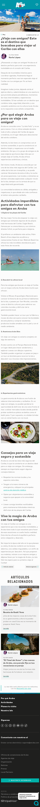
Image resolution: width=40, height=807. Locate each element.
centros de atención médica (14, 490)
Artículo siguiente (31, 566)
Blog (3, 34)
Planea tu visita (8, 706)
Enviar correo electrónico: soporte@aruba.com (20, 743)
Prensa (4, 769)
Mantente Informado (21, 780)
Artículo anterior (8, 566)
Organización (6, 762)
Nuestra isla (7, 710)
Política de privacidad (9, 797)
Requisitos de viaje (24, 688)
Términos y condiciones (10, 794)
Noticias (4, 765)
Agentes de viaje (7, 758)
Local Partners (7, 772)
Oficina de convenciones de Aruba (14, 755)
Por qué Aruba (8, 698)
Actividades (7, 702)
